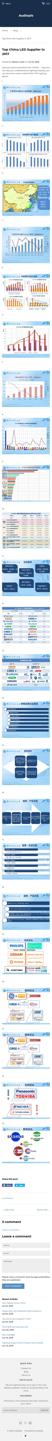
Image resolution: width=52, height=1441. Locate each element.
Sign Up (44, 1410)
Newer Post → (43, 1210)
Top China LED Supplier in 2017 (16, 1319)
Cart (48, 3)
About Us (26, 1375)
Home (5, 30)
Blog (15, 30)
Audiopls (26, 15)
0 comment (7, 1198)
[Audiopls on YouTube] (30, 1423)
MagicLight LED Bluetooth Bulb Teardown (21, 1311)
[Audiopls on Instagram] (25, 1423)
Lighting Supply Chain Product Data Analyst (22, 1343)
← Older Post (8, 1210)
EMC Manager (8, 1335)
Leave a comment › (11, 1230)
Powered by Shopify (34, 1431)
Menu (8, 3)
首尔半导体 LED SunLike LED (15, 1327)
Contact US (26, 1368)
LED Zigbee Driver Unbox (14, 1303)
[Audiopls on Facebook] (20, 1423)
